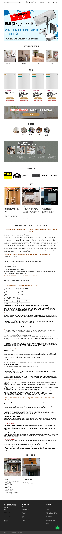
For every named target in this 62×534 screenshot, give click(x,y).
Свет (23, 516)
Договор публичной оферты (51, 520)
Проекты (47, 509)
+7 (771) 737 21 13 (8, 484)
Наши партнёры (49, 516)
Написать (31, 114)
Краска (23, 513)
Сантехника (24, 506)
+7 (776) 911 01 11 (27, 482)
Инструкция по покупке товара (51, 513)
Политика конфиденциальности (51, 526)
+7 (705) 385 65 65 (8, 483)
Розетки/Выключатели (26, 519)
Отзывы (47, 523)
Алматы (5, 511)
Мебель (23, 520)
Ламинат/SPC (24, 512)
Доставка (47, 519)
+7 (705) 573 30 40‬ (8, 487)
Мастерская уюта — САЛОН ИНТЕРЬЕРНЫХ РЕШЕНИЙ (31, 225)
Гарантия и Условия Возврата (51, 512)
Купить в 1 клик (10, 100)
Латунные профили (25, 509)
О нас (47, 506)
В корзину (52, 98)
